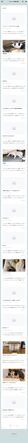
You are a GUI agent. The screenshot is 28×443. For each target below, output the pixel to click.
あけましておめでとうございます (10, 355)
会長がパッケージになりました (9, 382)
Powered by (12, 436)
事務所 (4, 163)
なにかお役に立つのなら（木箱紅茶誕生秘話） (12, 108)
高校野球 (5, 53)
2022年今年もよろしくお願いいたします (11, 300)
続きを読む (23, 35)
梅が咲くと (5, 81)
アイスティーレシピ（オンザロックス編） (11, 26)
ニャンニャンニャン (7, 272)
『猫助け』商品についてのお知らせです (11, 190)
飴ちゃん (4, 245)
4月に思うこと (6, 218)
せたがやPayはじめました (8, 135)
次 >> (16, 425)
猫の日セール (6, 327)
